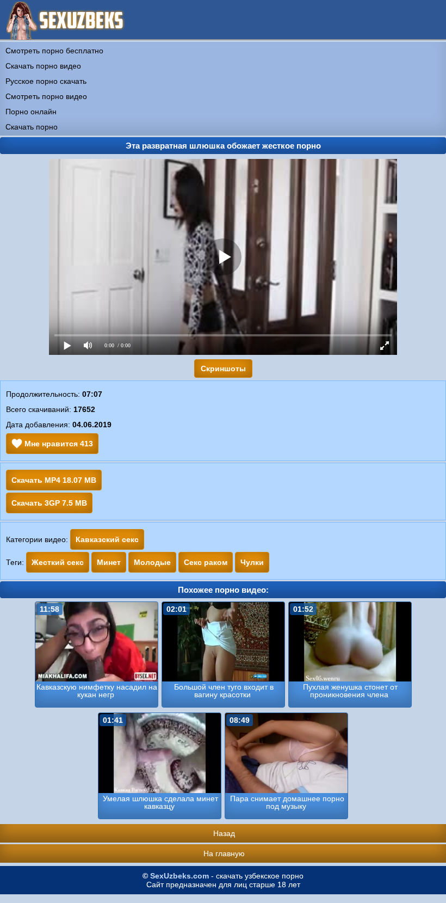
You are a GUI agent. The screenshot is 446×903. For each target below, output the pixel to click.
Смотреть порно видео (46, 96)
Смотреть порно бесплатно (54, 50)
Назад (224, 833)
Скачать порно (31, 126)
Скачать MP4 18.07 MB (53, 480)
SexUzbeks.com (179, 875)
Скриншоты (223, 368)
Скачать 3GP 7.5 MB (49, 503)
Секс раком (205, 562)
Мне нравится (57, 443)
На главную (224, 853)
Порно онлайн (31, 111)
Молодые (152, 562)
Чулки (252, 562)
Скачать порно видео (43, 66)
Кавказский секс (107, 539)
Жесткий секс (58, 562)
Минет (109, 562)
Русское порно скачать (45, 81)
